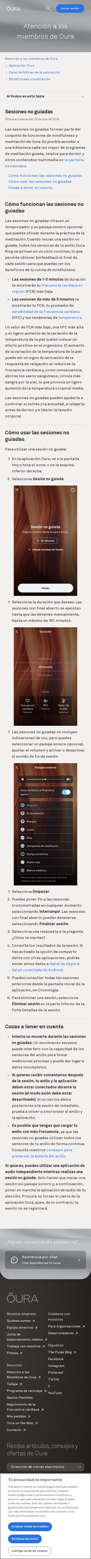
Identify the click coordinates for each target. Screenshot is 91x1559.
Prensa (12, 1353)
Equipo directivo (20, 1328)
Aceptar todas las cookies (30, 1526)
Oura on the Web (20, 1423)
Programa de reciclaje (24, 1391)
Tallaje (12, 1384)
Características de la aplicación (34, 72)
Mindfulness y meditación (29, 79)
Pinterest (55, 1373)
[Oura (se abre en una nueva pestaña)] (13, 8)
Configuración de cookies (30, 1551)
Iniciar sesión (70, 8)
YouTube (55, 1393)
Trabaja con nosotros (24, 1346)
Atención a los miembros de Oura (31, 59)
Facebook (55, 1359)
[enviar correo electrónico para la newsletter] (79, 1467)
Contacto (14, 1430)
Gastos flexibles (20, 1398)
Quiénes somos (19, 1321)
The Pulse (60, 1352)
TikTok (53, 1379)
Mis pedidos (16, 1416)
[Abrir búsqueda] (48, 8)
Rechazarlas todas (25, 1539)
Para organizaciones (64, 1326)
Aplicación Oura (21, 66)
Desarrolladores (61, 1333)
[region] (45, 1516)
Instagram (56, 1366)
